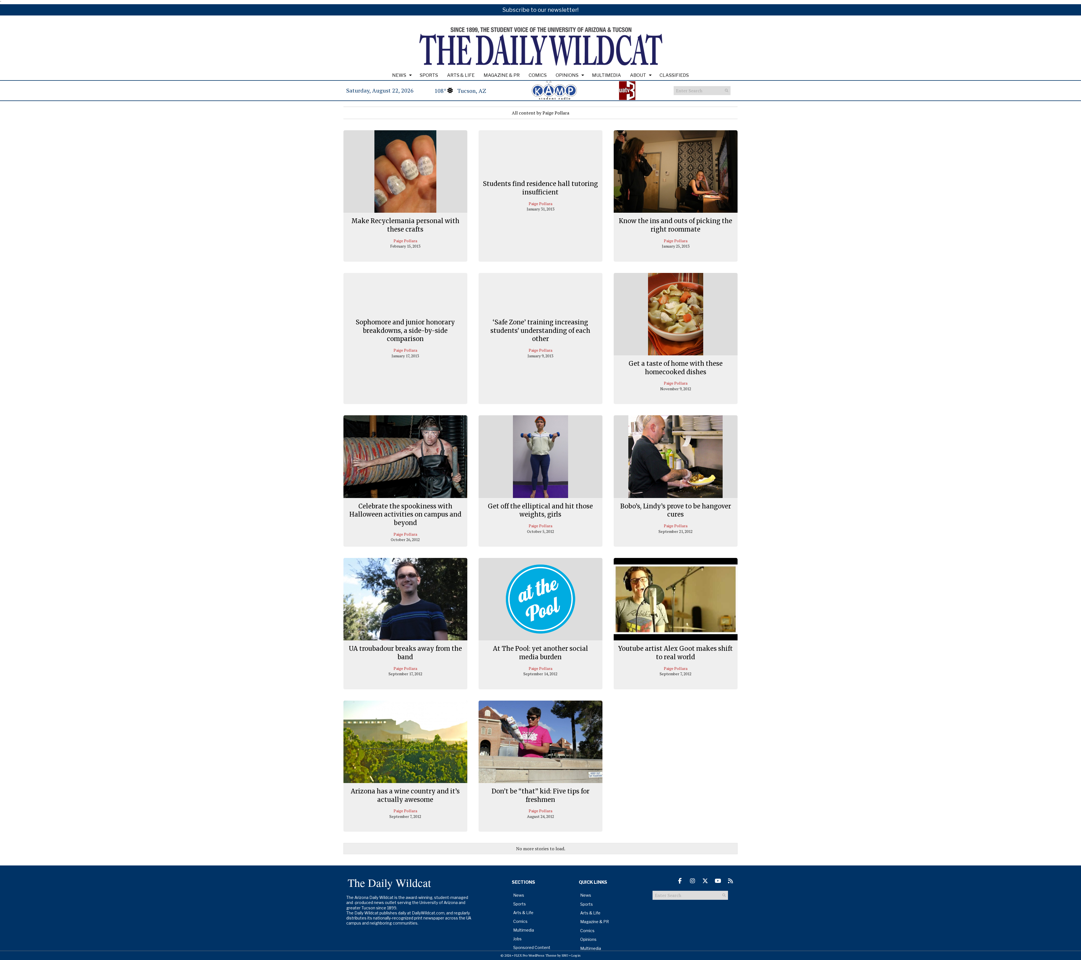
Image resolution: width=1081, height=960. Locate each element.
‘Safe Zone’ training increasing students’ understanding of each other (540, 330)
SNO (565, 955)
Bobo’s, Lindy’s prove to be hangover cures (675, 510)
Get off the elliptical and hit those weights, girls (540, 510)
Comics (538, 75)
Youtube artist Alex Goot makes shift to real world (675, 653)
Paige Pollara (405, 240)
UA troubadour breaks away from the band (405, 653)
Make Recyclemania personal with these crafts (405, 225)
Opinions (567, 75)
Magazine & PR (502, 75)
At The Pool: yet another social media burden (540, 653)
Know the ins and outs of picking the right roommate (675, 225)
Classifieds (674, 75)
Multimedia (606, 75)
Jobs (517, 938)
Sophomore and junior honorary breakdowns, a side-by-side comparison (405, 330)
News (399, 75)
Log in (575, 955)
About (638, 75)
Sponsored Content (531, 947)
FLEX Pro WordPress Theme (535, 955)
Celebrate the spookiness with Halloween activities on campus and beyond (405, 514)
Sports (429, 75)
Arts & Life (461, 75)
